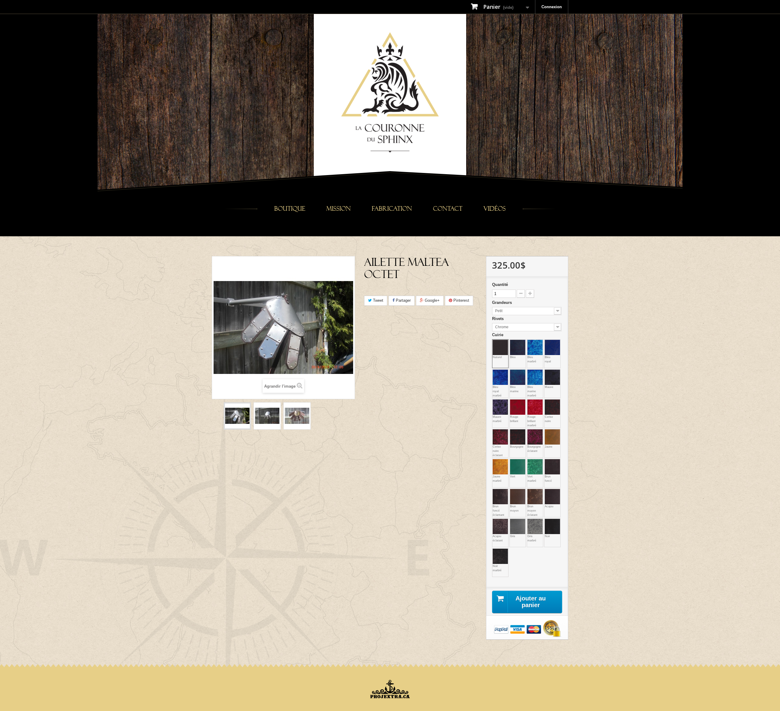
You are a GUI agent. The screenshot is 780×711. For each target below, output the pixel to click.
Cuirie (498, 335)
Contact (448, 208)
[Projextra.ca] (390, 689)
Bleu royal (548, 343)
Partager (403, 300)
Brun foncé (548, 462)
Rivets (498, 318)
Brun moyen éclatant (530, 492)
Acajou (548, 492)
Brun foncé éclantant (496, 492)
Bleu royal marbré (496, 373)
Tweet (377, 300)
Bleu (513, 343)
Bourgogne (513, 432)
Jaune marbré (496, 462)
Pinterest (460, 300)
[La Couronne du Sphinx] (390, 92)
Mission (338, 208)
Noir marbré (496, 552)
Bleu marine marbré (530, 373)
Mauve (548, 373)
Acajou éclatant (496, 522)
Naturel (496, 343)
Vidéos (495, 208)
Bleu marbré (530, 343)
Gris (513, 522)
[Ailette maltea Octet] (237, 416)
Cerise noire (548, 402)
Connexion (551, 7)
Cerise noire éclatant (496, 432)
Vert (513, 462)
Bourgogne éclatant (530, 432)
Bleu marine (513, 373)
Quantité (500, 284)
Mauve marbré (496, 402)
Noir (548, 522)
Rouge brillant (513, 402)
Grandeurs (502, 302)
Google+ (432, 300)
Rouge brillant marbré (530, 402)
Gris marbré (530, 522)
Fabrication (392, 208)
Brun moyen (513, 492)
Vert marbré (530, 462)
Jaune (548, 432)
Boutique (289, 208)
